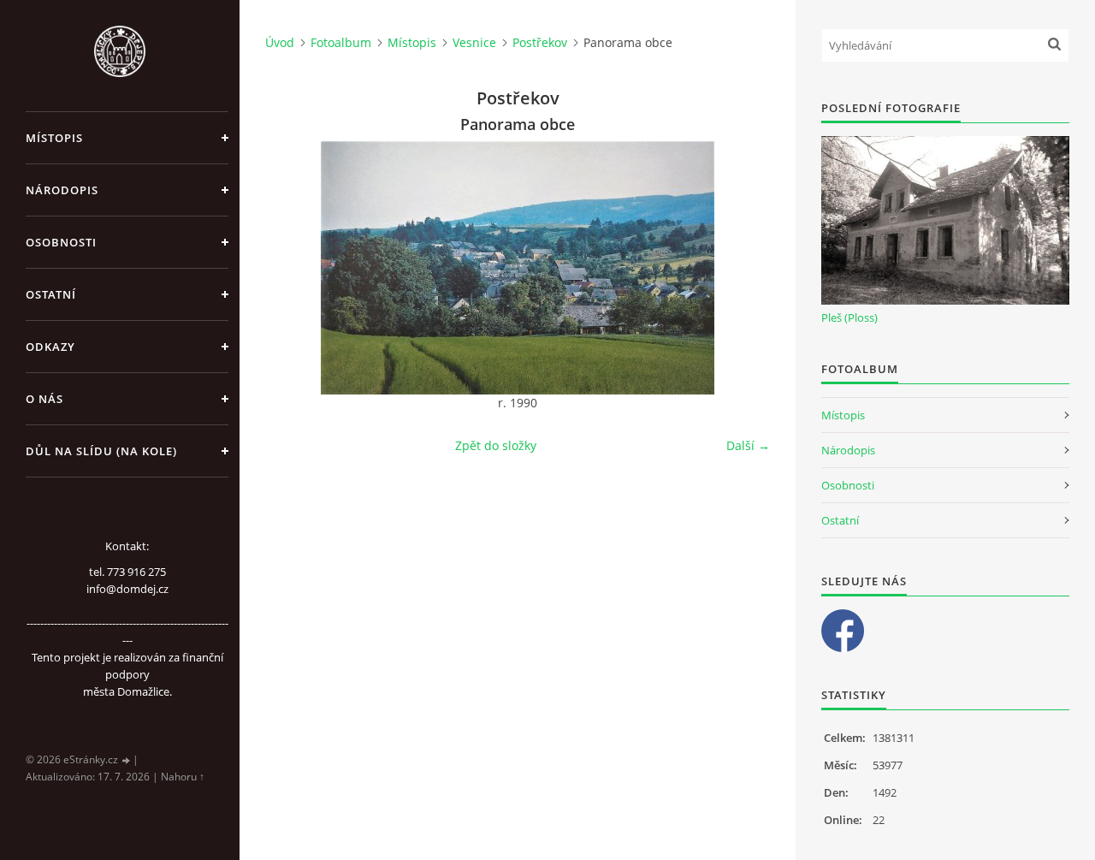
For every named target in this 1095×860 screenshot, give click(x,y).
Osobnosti (61, 242)
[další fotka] (742, 267)
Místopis (54, 137)
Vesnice (474, 42)
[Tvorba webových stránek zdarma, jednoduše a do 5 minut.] (127, 760)
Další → (748, 445)
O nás (44, 398)
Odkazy (50, 346)
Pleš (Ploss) (849, 317)
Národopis (62, 190)
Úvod (279, 42)
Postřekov (539, 42)
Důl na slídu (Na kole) (101, 451)
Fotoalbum (341, 42)
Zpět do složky (495, 445)
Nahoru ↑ (182, 776)
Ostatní (51, 294)
